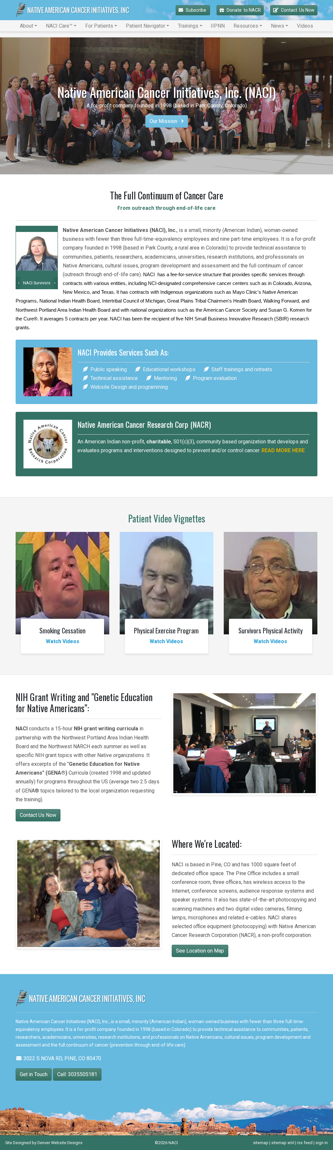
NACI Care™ (59, 26)
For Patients (99, 26)
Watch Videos (62, 641)
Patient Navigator (145, 26)
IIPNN (218, 26)
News (277, 26)
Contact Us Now (38, 815)
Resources (245, 26)
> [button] (55, 282)
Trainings (188, 26)
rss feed (305, 1142)
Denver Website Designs (60, 1142)
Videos (305, 26)
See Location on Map (200, 951)
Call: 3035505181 (77, 1074)
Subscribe (196, 10)
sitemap (260, 1142)
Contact (297, 10)
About (26, 26)
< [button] (19, 282)
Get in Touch (33, 1074)
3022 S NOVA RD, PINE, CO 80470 (61, 1058)
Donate (244, 10)
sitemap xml (282, 1142)
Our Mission (164, 121)
